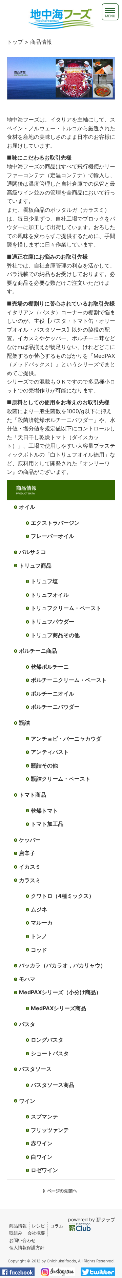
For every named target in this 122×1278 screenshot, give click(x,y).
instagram (60, 1271)
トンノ (39, 936)
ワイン (27, 1100)
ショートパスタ (50, 1053)
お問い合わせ (22, 1240)
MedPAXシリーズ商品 (58, 1008)
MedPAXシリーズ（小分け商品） (60, 992)
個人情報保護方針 (26, 1247)
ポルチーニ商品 (38, 650)
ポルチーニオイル (52, 693)
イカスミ (30, 866)
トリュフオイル (50, 594)
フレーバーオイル (52, 536)
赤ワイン (42, 1143)
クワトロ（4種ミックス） (62, 895)
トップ (15, 41)
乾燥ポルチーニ (50, 666)
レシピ (38, 1225)
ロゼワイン (44, 1170)
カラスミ (30, 880)
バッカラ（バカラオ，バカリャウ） (62, 965)
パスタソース (35, 1069)
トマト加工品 (47, 823)
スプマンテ (44, 1116)
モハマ (27, 979)
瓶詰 (24, 722)
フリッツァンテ (50, 1130)
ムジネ (39, 909)
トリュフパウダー (52, 621)
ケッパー (30, 839)
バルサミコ (32, 552)
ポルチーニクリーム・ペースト (69, 680)
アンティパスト (50, 751)
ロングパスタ (47, 1039)
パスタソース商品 (52, 1084)
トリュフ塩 (44, 581)
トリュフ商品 (35, 565)
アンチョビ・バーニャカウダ (66, 738)
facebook (20, 1271)
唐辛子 (27, 853)
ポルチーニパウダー (55, 706)
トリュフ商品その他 (55, 635)
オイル (27, 506)
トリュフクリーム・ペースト (66, 608)
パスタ (27, 1024)
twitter (101, 1271)
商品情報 (18, 1225)
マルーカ (42, 922)
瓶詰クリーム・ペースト (60, 778)
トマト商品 (32, 794)
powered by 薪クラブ (91, 1219)
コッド (39, 949)
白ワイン (42, 1156)
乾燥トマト (44, 810)
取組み (15, 1233)
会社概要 (36, 1233)
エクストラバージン (55, 522)
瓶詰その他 (44, 765)
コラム (56, 1225)
